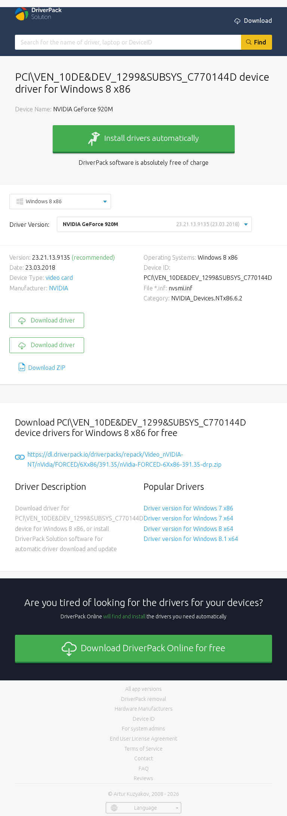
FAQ (144, 769)
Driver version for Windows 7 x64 (188, 518)
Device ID (144, 719)
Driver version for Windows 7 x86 (188, 508)
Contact (143, 758)
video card (59, 277)
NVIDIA (58, 288)
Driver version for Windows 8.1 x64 (191, 538)
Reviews (143, 778)
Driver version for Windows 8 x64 (188, 528)
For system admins (143, 729)
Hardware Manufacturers (144, 709)
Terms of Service (143, 749)
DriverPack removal (143, 699)
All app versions (143, 689)
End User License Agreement (143, 739)
